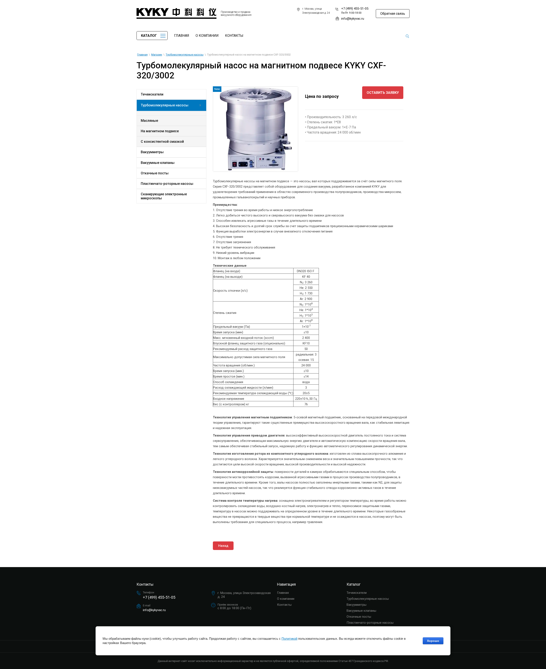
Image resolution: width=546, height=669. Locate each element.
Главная (181, 36)
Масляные (149, 121)
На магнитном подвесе (160, 131)
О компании (207, 36)
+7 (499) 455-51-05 (354, 8)
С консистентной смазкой (162, 142)
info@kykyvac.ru (352, 19)
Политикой (289, 638)
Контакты (234, 36)
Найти (407, 36)
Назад (223, 546)
